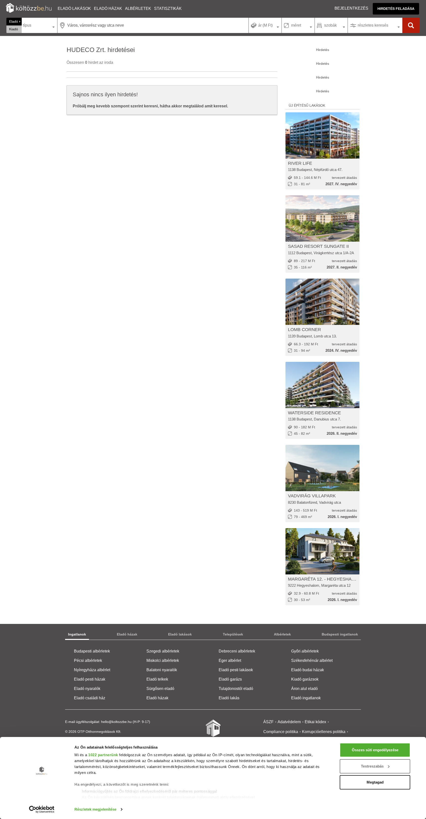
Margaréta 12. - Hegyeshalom (324, 579)
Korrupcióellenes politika (323, 732)
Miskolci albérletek (162, 660)
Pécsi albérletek (88, 660)
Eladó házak (108, 8)
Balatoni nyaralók (161, 670)
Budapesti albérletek (92, 651)
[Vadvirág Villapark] (322, 468)
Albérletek (138, 8)
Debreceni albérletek (237, 651)
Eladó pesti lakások (236, 670)
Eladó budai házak (307, 670)
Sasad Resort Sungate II (318, 246)
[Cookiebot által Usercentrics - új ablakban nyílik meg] (41, 809)
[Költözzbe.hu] (29, 8)
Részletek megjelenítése (95, 809)
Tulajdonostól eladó (236, 688)
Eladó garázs (230, 679)
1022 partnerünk (103, 755)
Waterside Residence (314, 412)
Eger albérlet (230, 660)
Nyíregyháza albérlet (92, 670)
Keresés (411, 25)
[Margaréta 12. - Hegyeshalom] (322, 551)
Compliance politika (280, 732)
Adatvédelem (289, 722)
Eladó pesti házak (89, 679)
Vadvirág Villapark (312, 495)
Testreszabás (372, 766)
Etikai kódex (315, 722)
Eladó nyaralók (87, 688)
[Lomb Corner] (322, 302)
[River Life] (322, 135)
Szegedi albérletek (162, 651)
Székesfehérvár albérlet (312, 660)
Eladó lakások (74, 8)
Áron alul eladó (304, 688)
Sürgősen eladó (160, 688)
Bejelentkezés (351, 8)
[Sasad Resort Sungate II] (322, 218)
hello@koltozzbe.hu (116, 722)
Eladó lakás (229, 698)
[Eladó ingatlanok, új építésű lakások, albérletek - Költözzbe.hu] (213, 731)
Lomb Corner (304, 329)
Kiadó (13, 29)
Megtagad (375, 782)
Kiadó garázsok (305, 679)
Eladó (13, 21)
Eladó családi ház (89, 698)
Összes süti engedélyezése (375, 750)
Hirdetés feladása (395, 9)
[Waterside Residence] (322, 385)
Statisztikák (168, 8)
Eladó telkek (157, 679)
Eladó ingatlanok (306, 698)
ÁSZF (268, 722)
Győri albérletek (305, 651)
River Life (300, 163)
